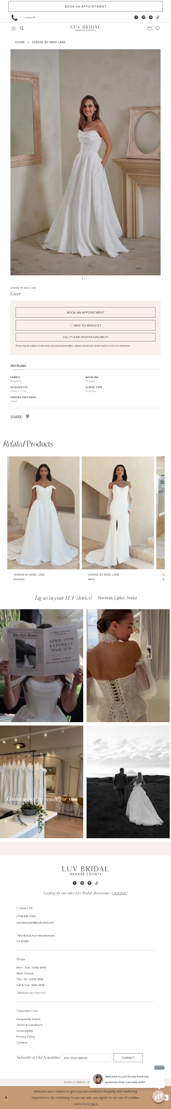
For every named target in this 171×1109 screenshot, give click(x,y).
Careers (22, 1042)
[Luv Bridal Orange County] (85, 28)
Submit (128, 1058)
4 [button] (88, 278)
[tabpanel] (85, 162)
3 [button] (86, 278)
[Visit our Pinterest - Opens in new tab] (151, 17)
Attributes (18, 365)
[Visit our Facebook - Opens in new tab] (136, 17)
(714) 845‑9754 (25, 916)
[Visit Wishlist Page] (157, 28)
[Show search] (21, 28)
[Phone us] (14, 17)
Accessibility (24, 1031)
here (94, 1104)
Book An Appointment (86, 312)
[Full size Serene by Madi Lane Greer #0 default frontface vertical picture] (85, 162)
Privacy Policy (25, 1036)
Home (20, 42)
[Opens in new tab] (41, 665)
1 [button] (82, 278)
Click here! (119, 893)
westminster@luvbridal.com (35, 922)
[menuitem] (14, 17)
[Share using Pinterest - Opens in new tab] (27, 416)
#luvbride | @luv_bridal (117, 598)
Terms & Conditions (29, 1025)
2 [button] (84, 278)
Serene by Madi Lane (49, 42)
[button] (29, 17)
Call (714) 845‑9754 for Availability (85, 337)
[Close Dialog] (6, 1097)
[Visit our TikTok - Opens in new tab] (158, 17)
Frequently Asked (28, 1019)
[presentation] (43, 512)
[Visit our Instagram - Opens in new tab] (143, 17)
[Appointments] (149, 28)
